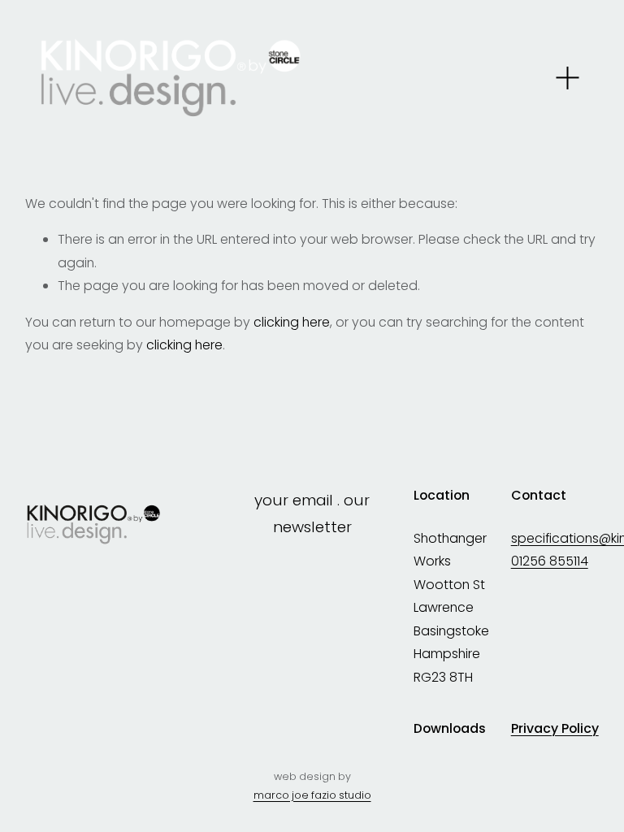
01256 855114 (549, 561)
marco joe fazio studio (312, 795)
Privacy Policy (555, 729)
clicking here (292, 322)
